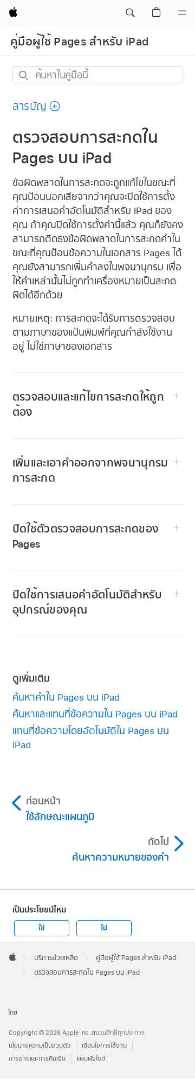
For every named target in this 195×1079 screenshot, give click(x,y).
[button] (130, 13)
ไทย (12, 1013)
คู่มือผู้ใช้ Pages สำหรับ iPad (79, 41)
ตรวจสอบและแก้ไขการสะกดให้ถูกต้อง (88, 404)
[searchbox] (97, 74)
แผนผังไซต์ (91, 1059)
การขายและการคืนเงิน (37, 1059)
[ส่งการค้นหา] (24, 75)
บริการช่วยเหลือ (56, 958)
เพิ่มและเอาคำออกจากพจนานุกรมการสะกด (90, 470)
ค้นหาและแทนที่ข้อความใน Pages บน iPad (95, 713)
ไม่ (104, 928)
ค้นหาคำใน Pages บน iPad (66, 697)
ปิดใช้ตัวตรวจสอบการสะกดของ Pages (85, 536)
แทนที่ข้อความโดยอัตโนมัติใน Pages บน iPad (90, 737)
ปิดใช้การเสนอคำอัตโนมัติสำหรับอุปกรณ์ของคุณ (87, 602)
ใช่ (41, 928)
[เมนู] (182, 13)
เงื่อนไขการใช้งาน (104, 1046)
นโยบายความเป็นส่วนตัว (39, 1046)
